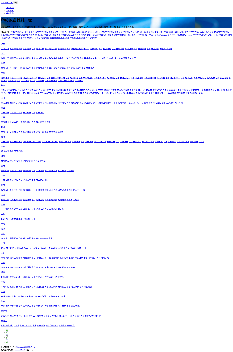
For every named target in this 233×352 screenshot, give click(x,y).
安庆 (25, 200)
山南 (16, 78)
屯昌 (73, 306)
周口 (29, 190)
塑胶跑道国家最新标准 (132, 32)
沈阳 (7, 209)
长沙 (3, 277)
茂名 (86, 287)
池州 (55, 200)
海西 (7, 142)
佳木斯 (10, 326)
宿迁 (51, 258)
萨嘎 (132, 78)
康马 (104, 78)
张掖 (25, 132)
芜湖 (7, 200)
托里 (106, 93)
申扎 (200, 78)
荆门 (47, 49)
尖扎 (152, 142)
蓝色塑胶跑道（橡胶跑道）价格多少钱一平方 (133, 35)
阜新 (42, 209)
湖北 (3, 44)
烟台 (25, 267)
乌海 (16, 316)
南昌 (3, 122)
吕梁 (33, 180)
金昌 (51, 132)
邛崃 (129, 103)
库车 (175, 90)
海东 (12, 142)
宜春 (33, 122)
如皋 (90, 258)
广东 (3, 282)
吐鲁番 (63, 90)
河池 (44, 296)
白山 (7, 219)
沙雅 (187, 93)
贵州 (3, 156)
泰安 (33, 267)
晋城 (20, 180)
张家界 (61, 277)
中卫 (7, 151)
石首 (105, 49)
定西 (38, 132)
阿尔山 (32, 316)
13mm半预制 (45, 248)
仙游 (92, 68)
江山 (108, 58)
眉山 (25, 103)
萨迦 (76, 78)
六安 (12, 200)
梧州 (31, 296)
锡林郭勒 (80, 316)
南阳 (7, 190)
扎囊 (141, 78)
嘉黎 (182, 78)
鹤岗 (52, 326)
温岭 (116, 58)
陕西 (3, 108)
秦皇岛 (45, 238)
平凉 (42, 132)
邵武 (68, 68)
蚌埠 (29, 200)
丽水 (42, 58)
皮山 (5, 93)
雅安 (90, 103)
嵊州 (81, 58)
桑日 (150, 78)
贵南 (122, 142)
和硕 (174, 93)
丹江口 (80, 49)
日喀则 (30, 78)
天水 (7, 132)
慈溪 (60, 58)
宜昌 (7, 49)
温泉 (161, 93)
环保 (70, 248)
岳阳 (33, 277)
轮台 (165, 93)
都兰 (139, 142)
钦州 (35, 296)
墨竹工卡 (55, 78)
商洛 (33, 113)
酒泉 (20, 132)
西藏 (3, 73)
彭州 (120, 103)
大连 (3, 209)
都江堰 (108, 103)
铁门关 (88, 90)
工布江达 (66, 81)
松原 (20, 219)
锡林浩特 (89, 316)
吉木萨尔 (48, 93)
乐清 (73, 58)
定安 (64, 306)
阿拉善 (26, 316)
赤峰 (3, 316)
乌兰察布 (72, 316)
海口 (7, 306)
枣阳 (127, 49)
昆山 (62, 258)
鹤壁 (60, 190)
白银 (33, 132)
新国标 (54, 248)
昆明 (3, 171)
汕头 (33, 287)
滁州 (64, 200)
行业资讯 (10, 11)
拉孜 (81, 78)
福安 (83, 68)
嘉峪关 (61, 132)
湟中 (56, 142)
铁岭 (55, 209)
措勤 (18, 81)
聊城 (60, 267)
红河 (7, 171)
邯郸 (12, 238)
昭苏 (80, 93)
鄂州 (20, 49)
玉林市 (8, 296)
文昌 (16, 306)
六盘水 (30, 161)
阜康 (171, 90)
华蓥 (181, 103)
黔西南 (36, 161)
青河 (146, 93)
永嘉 (134, 58)
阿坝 (60, 103)
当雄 (40, 78)
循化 (82, 142)
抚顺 (38, 209)
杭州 (3, 58)
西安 (3, 113)
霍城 (67, 93)
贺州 (53, 296)
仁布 (100, 78)
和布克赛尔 (117, 93)
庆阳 (12, 132)
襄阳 (64, 49)
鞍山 (33, 209)
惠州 (20, 287)
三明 (20, 68)
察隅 (81, 81)
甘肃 (3, 127)
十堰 (16, 49)
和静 (14, 93)
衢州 (29, 58)
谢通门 (90, 78)
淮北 (33, 200)
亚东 (117, 78)
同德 (109, 142)
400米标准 (76, 248)
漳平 (79, 68)
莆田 (7, 68)
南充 (73, 103)
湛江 (42, 287)
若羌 (214, 90)
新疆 (3, 85)
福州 (3, 68)
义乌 (99, 58)
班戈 (209, 78)
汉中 (16, 113)
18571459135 (20, 350)
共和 (104, 142)
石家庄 (39, 238)
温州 (33, 58)
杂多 (183, 142)
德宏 (20, 171)
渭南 (20, 113)
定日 (72, 78)
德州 (64, 267)
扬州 (38, 258)
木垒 (54, 93)
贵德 (113, 142)
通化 (29, 219)
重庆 (3, 103)
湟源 (61, 142)
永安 (60, 68)
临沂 (12, 267)
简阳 (159, 103)
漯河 (51, 190)
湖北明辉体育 (7, 3)
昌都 (7, 78)
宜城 (131, 49)
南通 (25, 258)
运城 (12, 180)
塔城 (58, 90)
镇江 (33, 258)
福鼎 (88, 68)
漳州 (25, 68)
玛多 (179, 142)
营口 (29, 209)
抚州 (29, 122)
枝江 (122, 49)
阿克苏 (69, 90)
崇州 (124, 103)
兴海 (117, 142)
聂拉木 (127, 78)
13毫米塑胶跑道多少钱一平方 (155, 32)
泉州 (12, 68)
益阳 (51, 277)
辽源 (25, 219)
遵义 (12, 161)
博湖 (179, 93)
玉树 (20, 142)
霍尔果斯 (150, 90)
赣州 (7, 122)
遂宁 (81, 103)
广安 (29, 103)
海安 (98, 258)
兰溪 (95, 58)
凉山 (86, 103)
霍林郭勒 (97, 316)
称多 (187, 142)
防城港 (63, 296)
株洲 (20, 277)
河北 (3, 234)
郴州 (42, 277)
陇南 (29, 132)
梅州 (77, 287)
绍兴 (12, 58)
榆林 (29, 113)
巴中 (33, 103)
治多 (192, 142)
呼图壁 (30, 93)
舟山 (38, 58)
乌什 (196, 93)
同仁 (144, 142)
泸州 (77, 103)
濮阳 (47, 190)
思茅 (55, 171)
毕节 (16, 161)
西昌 (177, 103)
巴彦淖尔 (64, 316)
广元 (16, 103)
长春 (3, 219)
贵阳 (3, 161)
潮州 (60, 287)
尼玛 (217, 78)
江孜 (67, 78)
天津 (3, 229)
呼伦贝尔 (56, 316)
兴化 (107, 258)
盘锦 (47, 209)
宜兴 (81, 258)
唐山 (3, 238)
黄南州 (32, 142)
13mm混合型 (17, 248)
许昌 (55, 190)
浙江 (3, 54)
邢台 (16, 238)
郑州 (3, 190)
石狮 (47, 68)
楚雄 (33, 171)
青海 (3, 137)
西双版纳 (70, 171)
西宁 (3, 142)
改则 (14, 81)
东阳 (103, 58)
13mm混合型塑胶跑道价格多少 (109, 32)
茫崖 (126, 142)
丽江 (47, 171)
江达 (23, 81)
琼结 (154, 78)
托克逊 (24, 93)
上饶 (12, 122)
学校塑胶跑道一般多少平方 (22, 32)
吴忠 (12, 151)
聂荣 (191, 78)
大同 (7, 180)
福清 (42, 68)
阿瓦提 (201, 93)
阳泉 (42, 180)
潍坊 (38, 267)
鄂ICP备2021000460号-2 (25, 347)
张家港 (71, 258)
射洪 (150, 103)
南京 (3, 258)
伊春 (56, 326)
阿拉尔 (120, 90)
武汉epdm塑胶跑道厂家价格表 (48, 35)
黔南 (7, 161)
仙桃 (33, 49)
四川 (3, 98)
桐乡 (90, 58)
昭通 (29, 171)
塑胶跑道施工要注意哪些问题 (73, 35)
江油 (133, 103)
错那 (172, 78)
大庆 (34, 326)
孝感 (42, 49)
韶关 (64, 287)
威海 (47, 267)
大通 (65, 142)
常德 (12, 277)
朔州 (47, 180)
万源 (168, 103)
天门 (38, 49)
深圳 (12, 287)
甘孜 (42, 103)
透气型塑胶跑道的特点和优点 (21, 35)
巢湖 (60, 200)
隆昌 (155, 103)
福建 (3, 63)
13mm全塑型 (34, 248)
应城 (140, 49)
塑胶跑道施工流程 (176, 32)
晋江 (51, 68)
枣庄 (73, 267)
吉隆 (122, 78)
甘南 (55, 132)
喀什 (45, 90)
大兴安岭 (63, 326)
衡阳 (16, 277)
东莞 (16, 287)
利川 (96, 49)
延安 (38, 113)
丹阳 (103, 258)
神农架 (74, 49)
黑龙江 (4, 321)
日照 (42, 267)
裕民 (110, 93)
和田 (49, 90)
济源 (64, 190)
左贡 (51, 81)
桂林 (27, 296)
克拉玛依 (13, 90)
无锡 (20, 258)
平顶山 (69, 190)
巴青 (213, 78)
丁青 (38, 81)
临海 (112, 58)
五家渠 (126, 90)
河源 (47, 287)
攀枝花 (96, 103)
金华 (47, 58)
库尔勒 (95, 90)
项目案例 (10, 8)
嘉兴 (16, 58)
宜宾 (68, 103)
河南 (3, 185)
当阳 (118, 49)
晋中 (38, 180)
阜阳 (20, 200)
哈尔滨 (4, 326)
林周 (35, 78)
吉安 (16, 122)
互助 (74, 142)
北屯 (201, 90)
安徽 (3, 195)
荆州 (55, 49)
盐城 (16, 258)
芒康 (55, 81)
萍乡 (38, 122)
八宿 (47, 81)
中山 (7, 287)
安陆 (144, 49)
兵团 (206, 90)
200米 (84, 248)
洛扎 (159, 78)
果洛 (16, 142)
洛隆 (60, 81)
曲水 (48, 78)
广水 (166, 49)
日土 (5, 81)
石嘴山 (21, 151)
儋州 (51, 306)
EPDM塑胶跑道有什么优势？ (21, 38)
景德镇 (47, 122)
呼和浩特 (39, 316)
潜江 (51, 49)
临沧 (51, 171)
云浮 (81, 287)
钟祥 (135, 49)
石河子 (113, 90)
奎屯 (188, 90)
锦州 (20, 209)
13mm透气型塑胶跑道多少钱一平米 (202, 35)
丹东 (12, 209)
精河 (157, 93)
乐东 (33, 306)
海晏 (87, 142)
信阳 (25, 190)
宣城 (42, 200)
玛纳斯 (36, 93)
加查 (163, 78)
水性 (65, 248)
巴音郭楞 (29, 90)
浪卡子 (177, 78)
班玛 (161, 142)
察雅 (42, 81)
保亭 (38, 306)
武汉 (3, 49)
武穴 (157, 49)
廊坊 (29, 238)
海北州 (26, 142)
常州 (29, 258)
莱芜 (68, 267)
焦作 (42, 190)
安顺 (25, 161)
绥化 (48, 326)
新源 (76, 93)
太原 (3, 180)
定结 (109, 78)
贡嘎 (146, 78)
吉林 (3, 214)
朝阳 (25, 209)
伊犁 (53, 90)
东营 (55, 267)
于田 (18, 93)
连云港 (56, 258)
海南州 (38, 142)
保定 (7, 238)
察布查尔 (61, 93)
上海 (3, 243)
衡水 (25, 238)
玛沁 (157, 142)
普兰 (222, 78)
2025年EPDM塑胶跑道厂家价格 (100, 35)
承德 (33, 238)
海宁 (64, 58)
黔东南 (43, 161)
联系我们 (10, 13)
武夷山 (74, 68)
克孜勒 (76, 90)
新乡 (12, 190)
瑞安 (68, 58)
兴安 (20, 316)
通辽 (12, 316)
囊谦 (196, 142)
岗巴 (137, 78)
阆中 (164, 103)
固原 (16, 151)
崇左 (57, 296)
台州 (25, 58)
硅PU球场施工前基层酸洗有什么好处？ (170, 35)
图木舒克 (133, 90)
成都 (7, 103)
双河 (193, 90)
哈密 (36, 90)
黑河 (43, 326)
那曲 (20, 78)
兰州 (3, 132)
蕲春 (170, 49)
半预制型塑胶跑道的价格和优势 (83, 38)
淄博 (29, 267)
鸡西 (39, 326)
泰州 (47, 258)
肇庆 (51, 287)
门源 (100, 142)
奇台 (42, 93)
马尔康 (114, 103)
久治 (174, 142)
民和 (69, 142)
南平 (29, 68)
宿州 (16, 200)
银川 (3, 151)
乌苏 (184, 90)
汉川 (148, 49)
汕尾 (90, 287)
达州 (38, 103)
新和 (192, 93)
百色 (48, 296)
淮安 (42, 258)
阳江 (73, 287)
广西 (3, 292)
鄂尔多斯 (47, 316)
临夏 (47, 132)
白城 (16, 219)
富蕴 (131, 93)
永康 (130, 58)
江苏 (3, 253)
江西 (3, 117)
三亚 (3, 306)
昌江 (25, 306)
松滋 (109, 49)
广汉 (137, 103)
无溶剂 (60, 248)
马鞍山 (76, 200)
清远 (55, 287)
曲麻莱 (201, 142)
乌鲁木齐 (5, 90)
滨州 (51, 267)
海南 (3, 301)
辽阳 (16, 209)
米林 (72, 81)
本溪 (51, 209)
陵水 (29, 306)
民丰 (228, 90)
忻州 (25, 180)
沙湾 (101, 93)
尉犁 (223, 90)
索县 (204, 78)
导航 (15, 3)
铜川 (42, 113)
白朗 (96, 78)
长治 (16, 180)
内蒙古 (4, 311)
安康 (25, 113)
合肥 (3, 200)
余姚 (55, 58)
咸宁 (12, 49)
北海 (14, 296)
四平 (33, 219)
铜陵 (51, 200)
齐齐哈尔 (71, 326)
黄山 (47, 200)
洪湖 (100, 49)
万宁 (47, 306)
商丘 (33, 190)
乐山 (55, 103)
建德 (51, 58)
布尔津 (126, 93)
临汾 (29, 180)
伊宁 (180, 90)
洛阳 (20, 190)
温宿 (183, 93)
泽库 (148, 142)
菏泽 (20, 267)
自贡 (51, 103)
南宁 (18, 296)
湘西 (55, 277)
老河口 (86, 49)
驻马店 (76, 190)
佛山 (38, 287)
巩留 (71, 93)
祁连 (91, 142)
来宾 (40, 296)
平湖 (86, 58)
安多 (196, 78)
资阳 (64, 103)
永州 (29, 277)
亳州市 (69, 200)
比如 (187, 78)
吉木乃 (151, 93)
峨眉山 (102, 103)
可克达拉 (158, 90)
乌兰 (131, 142)
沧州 (20, 238)
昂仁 (85, 78)
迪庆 (64, 171)
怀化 (38, 277)
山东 (3, 263)
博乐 (210, 90)
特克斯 (85, 93)
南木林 (62, 78)
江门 (25, 287)
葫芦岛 (61, 209)
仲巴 (113, 78)
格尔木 (45, 142)
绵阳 (20, 103)
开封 (38, 190)
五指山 (78, 306)
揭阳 (68, 287)
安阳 (16, 190)
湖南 (3, 272)
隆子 (167, 78)
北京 (3, 224)
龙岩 (38, 68)
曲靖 (25, 171)
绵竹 (146, 103)
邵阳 (7, 277)
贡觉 (27, 81)
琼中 (68, 306)
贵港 (3, 296)
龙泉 (121, 58)
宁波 (7, 58)
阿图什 (101, 90)
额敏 (97, 93)
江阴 (66, 258)
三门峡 (82, 190)
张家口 (51, 238)
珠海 (29, 287)
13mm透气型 (6, 248)
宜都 (114, 49)
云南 (3, 166)
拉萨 (3, 78)
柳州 (22, 296)
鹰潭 (42, 122)
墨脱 (77, 81)
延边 (12, 219)
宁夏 (3, 146)
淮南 (38, 200)
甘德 (165, 142)
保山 (38, 171)
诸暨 (77, 58)
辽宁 (3, 205)
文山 (16, 171)
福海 (135, 93)
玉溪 (42, 171)
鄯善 (10, 93)
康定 (172, 103)
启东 (94, 258)
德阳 (12, 103)
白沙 (60, 306)
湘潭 (25, 277)
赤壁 (162, 49)
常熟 (77, 258)
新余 (25, 122)
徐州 (12, 258)
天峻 (135, 142)
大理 (12, 171)
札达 (226, 78)
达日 (170, 142)
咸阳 (7, 113)
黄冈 (68, 49)
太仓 (85, 258)
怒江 (60, 171)
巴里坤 (165, 90)
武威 (16, 132)
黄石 (25, 49)
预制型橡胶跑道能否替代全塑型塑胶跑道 (52, 38)
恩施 (60, 49)
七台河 (29, 326)
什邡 (142, 103)
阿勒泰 (107, 90)
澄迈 (42, 306)
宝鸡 (12, 113)
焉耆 (170, 93)
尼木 (44, 78)
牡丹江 (23, 326)
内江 (47, 103)
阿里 (25, 78)
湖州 (20, 58)
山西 (3, 175)
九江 (20, 122)
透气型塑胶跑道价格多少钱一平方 (49, 32)
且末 (219, 90)
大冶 (92, 49)
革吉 (10, 81)
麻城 (153, 49)
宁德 (33, 68)
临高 (55, 306)
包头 (7, 316)
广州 (3, 287)
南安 (55, 68)
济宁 (16, 267)
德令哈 (51, 142)
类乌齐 (32, 81)
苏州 (7, 258)
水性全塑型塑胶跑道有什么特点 (198, 32)
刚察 (96, 142)
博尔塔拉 (21, 90)
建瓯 (64, 68)
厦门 (16, 68)
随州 (29, 49)
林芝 (12, 78)
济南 (3, 267)
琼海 (12, 306)
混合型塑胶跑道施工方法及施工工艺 (80, 32)
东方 (20, 306)
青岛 (7, 267)
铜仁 (20, 161)
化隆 (78, 142)
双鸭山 (16, 326)
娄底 (47, 277)
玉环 (125, 58)
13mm (25, 248)
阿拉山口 (142, 90)
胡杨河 (82, 90)
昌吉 (40, 90)
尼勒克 (92, 93)
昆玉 (197, 90)
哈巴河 (141, 93)
